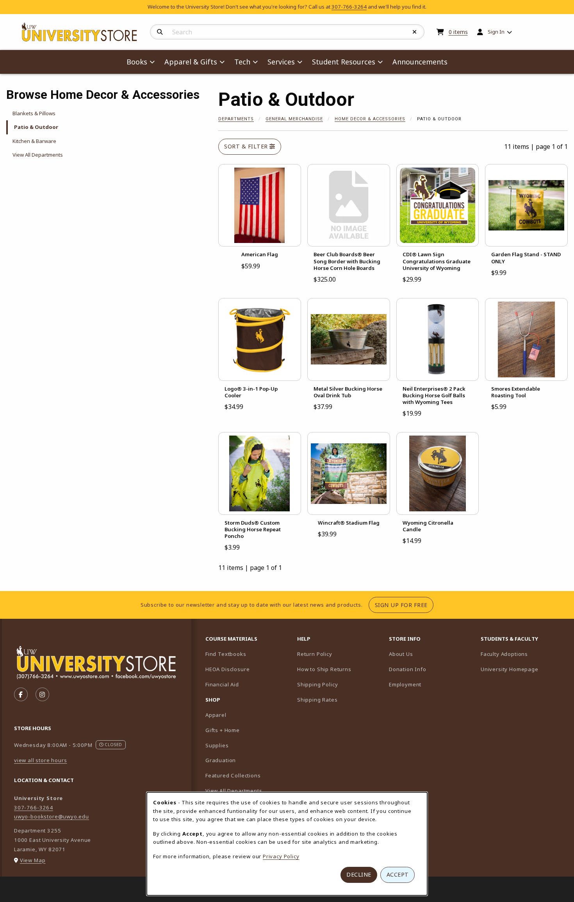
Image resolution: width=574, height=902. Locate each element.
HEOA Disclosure (227, 669)
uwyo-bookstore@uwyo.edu (51, 816)
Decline (358, 874)
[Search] (160, 32)
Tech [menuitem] (242, 61)
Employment (405, 684)
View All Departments (37, 154)
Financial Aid (222, 684)
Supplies (217, 745)
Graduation (220, 760)
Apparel (215, 714)
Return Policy (314, 653)
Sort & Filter (246, 146)
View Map (33, 860)
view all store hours (40, 760)
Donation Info (407, 669)
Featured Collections (233, 775)
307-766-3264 (349, 6)
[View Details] (259, 205)
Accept (398, 874)
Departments (236, 118)
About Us (401, 653)
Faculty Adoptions (523, 653)
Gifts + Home (222, 730)
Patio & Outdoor (36, 126)
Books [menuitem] (137, 61)
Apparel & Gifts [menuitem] (190, 61)
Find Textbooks (225, 653)
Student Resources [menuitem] (343, 61)
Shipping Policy (317, 684)
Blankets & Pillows (33, 113)
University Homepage (523, 669)
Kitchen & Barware (34, 141)
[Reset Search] (414, 32)
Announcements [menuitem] (419, 61)
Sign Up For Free (404, 605)
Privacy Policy (281, 856)
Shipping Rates (317, 699)
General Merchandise (294, 118)
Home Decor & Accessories (370, 118)
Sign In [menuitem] (496, 31)
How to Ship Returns (324, 669)
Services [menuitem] (281, 61)
